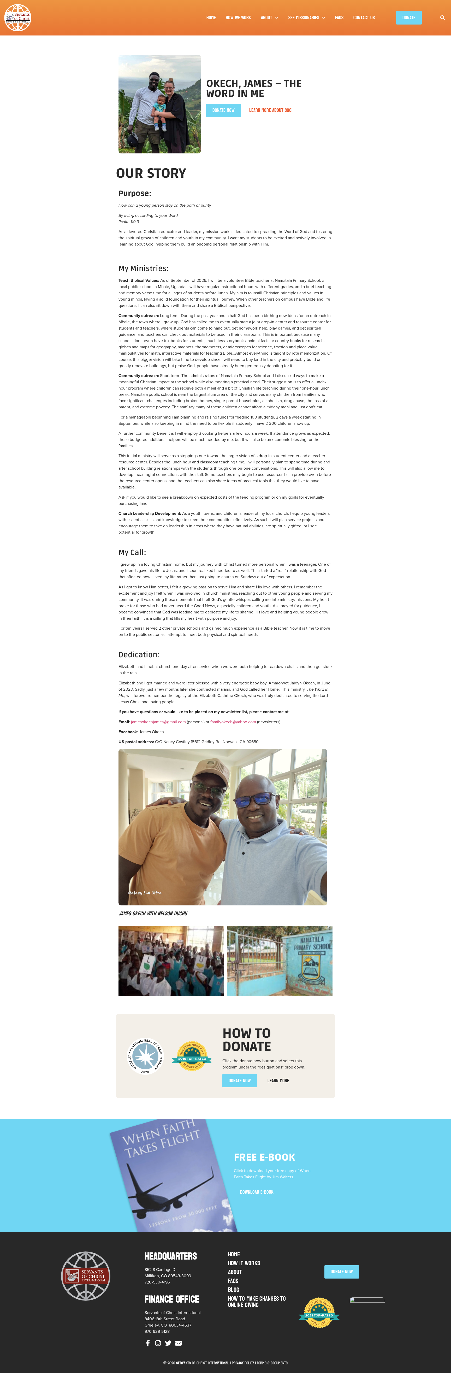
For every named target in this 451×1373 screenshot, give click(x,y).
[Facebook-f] (148, 1343)
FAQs (339, 17)
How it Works (244, 1263)
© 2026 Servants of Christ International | (197, 1363)
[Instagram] (158, 1343)
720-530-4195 (157, 1282)
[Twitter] (168, 1343)
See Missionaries (303, 17)
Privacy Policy (243, 1363)
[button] (442, 18)
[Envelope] (178, 1343)
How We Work (238, 17)
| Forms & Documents (271, 1363)
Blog (233, 1290)
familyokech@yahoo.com (233, 722)
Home (211, 17)
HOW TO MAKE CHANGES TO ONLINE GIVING (257, 1302)
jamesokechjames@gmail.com (158, 722)
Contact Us (364, 17)
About (266, 17)
